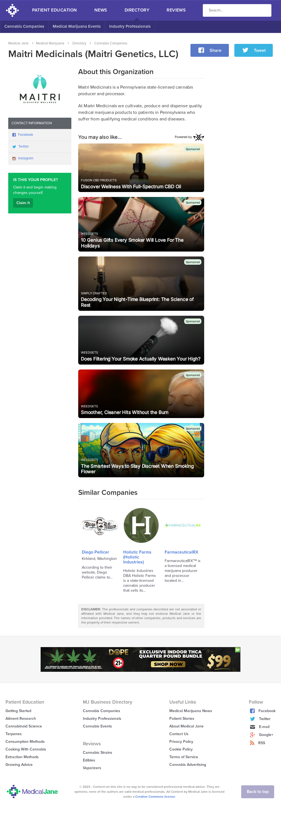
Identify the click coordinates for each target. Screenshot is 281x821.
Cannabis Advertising (187, 764)
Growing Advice (19, 764)
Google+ (266, 734)
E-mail (264, 726)
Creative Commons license (155, 797)
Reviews (176, 10)
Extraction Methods (22, 757)
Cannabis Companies (24, 26)
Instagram (25, 158)
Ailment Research (20, 718)
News (100, 10)
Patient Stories (181, 718)
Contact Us (179, 734)
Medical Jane (18, 43)
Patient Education (54, 10)
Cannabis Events (97, 726)
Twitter (23, 146)
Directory (137, 10)
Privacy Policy (181, 741)
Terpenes (13, 734)
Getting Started (18, 711)
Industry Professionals (130, 26)
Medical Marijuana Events (77, 26)
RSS (261, 743)
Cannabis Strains (97, 752)
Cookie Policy (181, 749)
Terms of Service (183, 757)
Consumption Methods (25, 741)
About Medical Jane (186, 726)
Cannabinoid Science (23, 726)
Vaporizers (92, 768)
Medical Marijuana (50, 43)
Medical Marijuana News (190, 711)
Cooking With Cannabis (25, 749)
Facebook (25, 134)
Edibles (89, 760)
